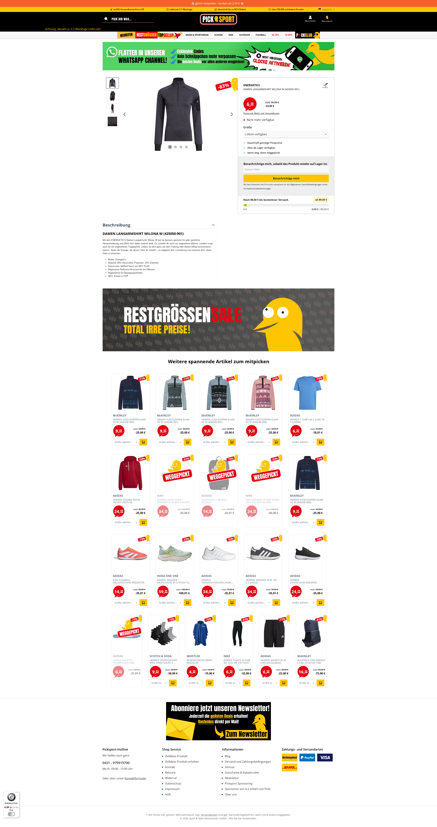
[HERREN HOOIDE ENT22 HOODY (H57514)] (130, 473)
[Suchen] (106, 19)
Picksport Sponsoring (238, 783)
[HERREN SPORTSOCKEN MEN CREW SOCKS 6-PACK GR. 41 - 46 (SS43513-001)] (164, 633)
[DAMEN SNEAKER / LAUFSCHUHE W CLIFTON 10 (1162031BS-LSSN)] (174, 553)
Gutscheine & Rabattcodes (242, 772)
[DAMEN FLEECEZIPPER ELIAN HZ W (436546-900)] (263, 393)
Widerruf (171, 778)
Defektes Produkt (176, 756)
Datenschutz (173, 783)
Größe (247, 127)
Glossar (230, 767)
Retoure (170, 772)
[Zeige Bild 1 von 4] (170, 147)
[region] (170, 114)
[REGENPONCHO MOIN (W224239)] (200, 633)
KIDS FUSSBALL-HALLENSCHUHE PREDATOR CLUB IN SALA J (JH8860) (128, 581)
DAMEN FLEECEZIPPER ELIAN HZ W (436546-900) (262, 420)
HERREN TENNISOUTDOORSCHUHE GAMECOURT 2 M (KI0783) (216, 581)
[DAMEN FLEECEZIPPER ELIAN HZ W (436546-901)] (174, 393)
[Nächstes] (231, 114)
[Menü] (17, 793)
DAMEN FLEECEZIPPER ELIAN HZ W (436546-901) (173, 420)
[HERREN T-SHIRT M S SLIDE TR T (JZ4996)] (307, 393)
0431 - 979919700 (116, 762)
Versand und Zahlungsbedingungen (248, 762)
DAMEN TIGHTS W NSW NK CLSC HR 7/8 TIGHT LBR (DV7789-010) (237, 661)
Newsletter (232, 778)
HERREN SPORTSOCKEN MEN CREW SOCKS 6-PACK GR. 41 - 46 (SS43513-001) (163, 661)
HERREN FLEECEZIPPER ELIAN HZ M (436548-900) (129, 420)
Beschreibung (116, 225)
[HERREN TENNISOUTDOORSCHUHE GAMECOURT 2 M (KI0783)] (219, 553)
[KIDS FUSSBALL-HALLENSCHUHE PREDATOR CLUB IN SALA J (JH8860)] (130, 553)
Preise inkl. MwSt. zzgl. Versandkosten (261, 113)
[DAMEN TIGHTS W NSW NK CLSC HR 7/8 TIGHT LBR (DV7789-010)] (237, 633)
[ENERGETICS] (325, 90)
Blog (227, 756)
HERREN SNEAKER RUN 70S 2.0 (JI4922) (261, 581)
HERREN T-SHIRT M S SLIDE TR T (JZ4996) (307, 420)
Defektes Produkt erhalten (182, 762)
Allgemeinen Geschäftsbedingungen (306, 184)
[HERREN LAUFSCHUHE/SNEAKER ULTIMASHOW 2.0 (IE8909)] (307, 553)
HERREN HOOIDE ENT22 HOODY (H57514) (126, 501)
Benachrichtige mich (286, 178)
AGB (168, 794)
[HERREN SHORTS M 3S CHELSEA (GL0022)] (274, 633)
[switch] (11, 814)
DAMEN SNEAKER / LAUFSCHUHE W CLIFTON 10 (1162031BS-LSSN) (173, 581)
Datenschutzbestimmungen (259, 188)
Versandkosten (209, 814)
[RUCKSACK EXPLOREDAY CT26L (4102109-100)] (311, 633)
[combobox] (132, 19)
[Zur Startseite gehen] (218, 19)
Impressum (172, 789)
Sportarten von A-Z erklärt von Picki (247, 789)
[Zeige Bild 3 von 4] (181, 147)
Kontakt (170, 767)
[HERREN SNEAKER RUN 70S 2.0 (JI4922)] (263, 553)
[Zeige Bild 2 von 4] (175, 147)
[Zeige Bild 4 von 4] (186, 147)
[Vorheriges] (124, 114)
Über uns (231, 794)
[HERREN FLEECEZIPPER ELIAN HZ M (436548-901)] (219, 393)
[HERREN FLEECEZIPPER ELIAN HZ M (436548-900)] (130, 393)
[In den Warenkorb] (143, 442)
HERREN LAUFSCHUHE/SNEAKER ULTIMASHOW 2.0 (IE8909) (305, 581)
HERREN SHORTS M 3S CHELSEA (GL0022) (273, 661)
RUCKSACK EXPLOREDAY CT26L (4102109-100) (311, 661)
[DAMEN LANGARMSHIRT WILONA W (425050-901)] (178, 114)
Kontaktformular (135, 778)
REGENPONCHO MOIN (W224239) (199, 661)
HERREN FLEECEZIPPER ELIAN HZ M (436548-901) (218, 420)
